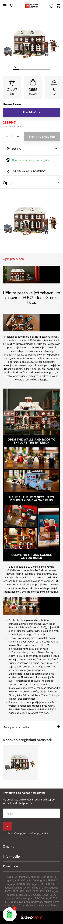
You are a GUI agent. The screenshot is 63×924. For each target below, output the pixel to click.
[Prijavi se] (51, 5)
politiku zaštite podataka (34, 833)
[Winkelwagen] (58, 5)
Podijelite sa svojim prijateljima (28, 170)
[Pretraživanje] (12, 5)
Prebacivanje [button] (59, 183)
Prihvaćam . (28, 833)
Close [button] (31, 847)
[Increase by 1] (18, 136)
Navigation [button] (5, 5)
